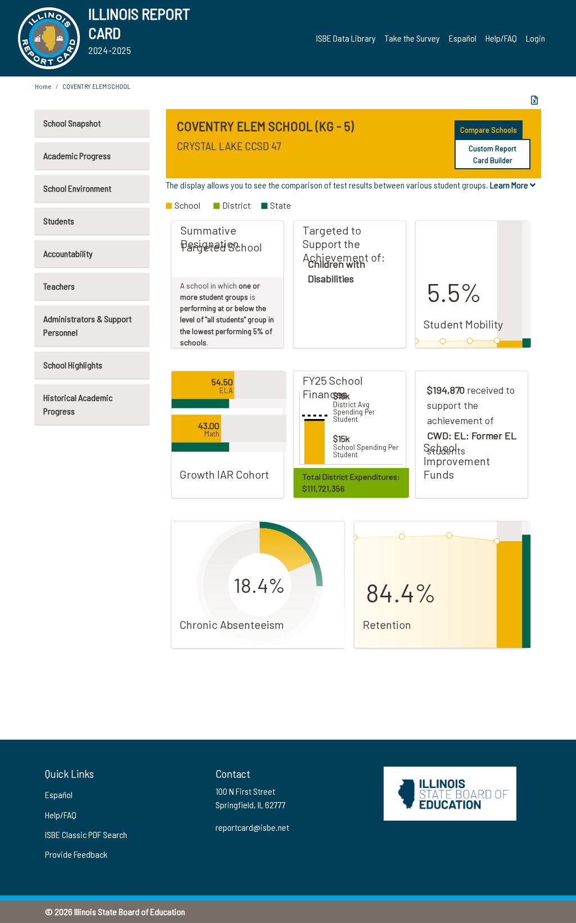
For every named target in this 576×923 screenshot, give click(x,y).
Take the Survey (412, 38)
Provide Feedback (76, 854)
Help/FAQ (501, 38)
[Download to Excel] (534, 100)
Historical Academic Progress (77, 404)
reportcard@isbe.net (252, 827)
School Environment (77, 188)
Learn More (510, 184)
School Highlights (72, 364)
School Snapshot (72, 123)
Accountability (68, 253)
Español (462, 38)
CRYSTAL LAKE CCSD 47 (229, 145)
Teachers (59, 286)
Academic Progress (77, 155)
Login (535, 38)
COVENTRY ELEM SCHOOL (96, 86)
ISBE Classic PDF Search (86, 834)
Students (58, 220)
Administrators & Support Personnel (87, 325)
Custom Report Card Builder (492, 154)
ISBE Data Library (346, 38)
